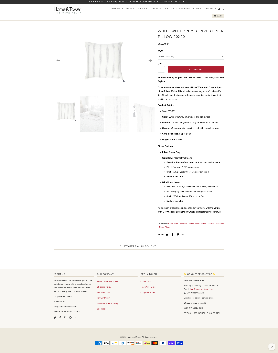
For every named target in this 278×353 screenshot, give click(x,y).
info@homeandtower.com (202, 289)
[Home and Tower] (68, 10)
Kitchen (142, 8)
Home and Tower (134, 337)
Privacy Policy (103, 298)
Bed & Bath (173, 224)
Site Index (101, 309)
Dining (130, 8)
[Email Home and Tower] (75, 317)
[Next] (150, 60)
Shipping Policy (104, 287)
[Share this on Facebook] (172, 234)
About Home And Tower (108, 281)
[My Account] (219, 9)
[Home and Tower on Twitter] (55, 317)
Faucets (169, 8)
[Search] (223, 9)
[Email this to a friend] (182, 234)
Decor (196, 8)
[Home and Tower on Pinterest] (65, 317)
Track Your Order (148, 287)
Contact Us (145, 281)
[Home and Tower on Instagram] (70, 317)
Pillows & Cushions (216, 224)
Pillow (204, 224)
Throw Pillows (165, 227)
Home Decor (194, 224)
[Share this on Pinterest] (177, 234)
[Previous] (58, 60)
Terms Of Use (103, 292)
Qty (159, 63)
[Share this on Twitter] (167, 234)
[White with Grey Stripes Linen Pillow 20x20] (104, 60)
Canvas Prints (183, 9)
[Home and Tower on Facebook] (60, 317)
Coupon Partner (147, 292)
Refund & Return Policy (107, 303)
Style (160, 50)
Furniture (210, 8)
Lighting (156, 8)
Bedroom (184, 224)
